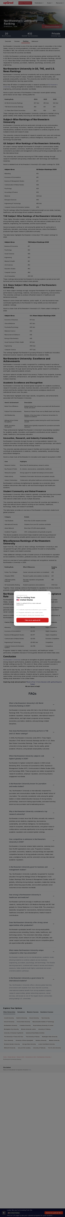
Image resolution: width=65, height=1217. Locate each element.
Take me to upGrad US (32, 620)
